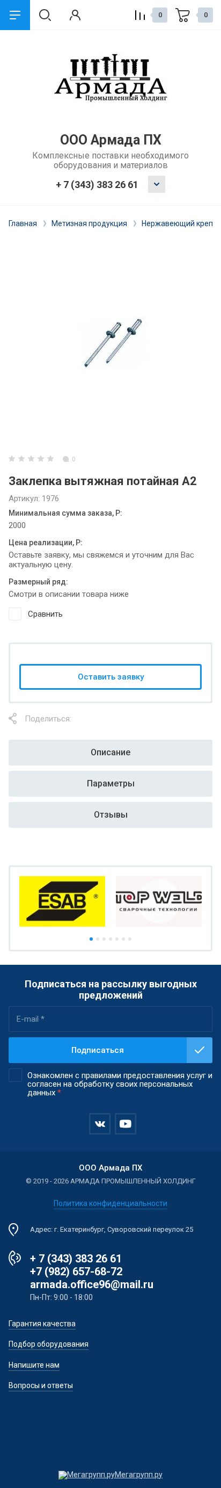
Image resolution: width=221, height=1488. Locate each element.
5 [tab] (117, 939)
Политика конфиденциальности (110, 1203)
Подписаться (97, 1050)
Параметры (111, 783)
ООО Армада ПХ (110, 140)
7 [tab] (129, 939)
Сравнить (45, 614)
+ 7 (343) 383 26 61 (97, 184)
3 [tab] (104, 939)
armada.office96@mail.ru (91, 1284)
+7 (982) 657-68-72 (76, 1271)
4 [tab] (110, 939)
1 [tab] (91, 939)
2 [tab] (97, 939)
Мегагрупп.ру (139, 1474)
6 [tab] (123, 939)
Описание (110, 752)
